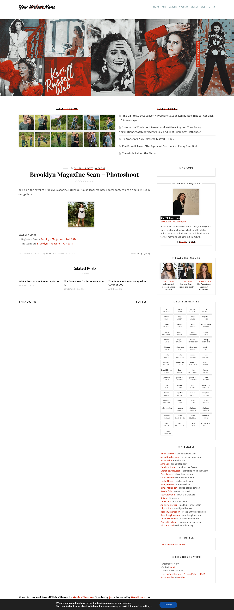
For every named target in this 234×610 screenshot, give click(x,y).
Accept (168, 604)
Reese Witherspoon (170, 511)
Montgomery (193, 340)
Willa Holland (167, 525)
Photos (183, 242)
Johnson (180, 325)
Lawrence (192, 378)
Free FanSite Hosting (171, 574)
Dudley (167, 409)
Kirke (166, 378)
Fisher (179, 333)
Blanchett (193, 333)
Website (205, 7)
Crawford (179, 340)
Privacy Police (168, 577)
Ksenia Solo (167, 491)
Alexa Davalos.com (170, 457)
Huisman (179, 401)
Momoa (205, 371)
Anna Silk (165, 464)
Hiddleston (179, 424)
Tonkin (179, 409)
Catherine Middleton (170, 470)
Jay (111, 597)
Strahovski (167, 432)
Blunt (166, 356)
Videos (195, 7)
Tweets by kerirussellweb (173, 544)
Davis (193, 424)
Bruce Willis (166, 460)
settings (147, 606)
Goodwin (166, 363)
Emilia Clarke (167, 481)
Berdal (166, 371)
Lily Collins (166, 508)
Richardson (192, 363)
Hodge (179, 310)
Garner (179, 378)
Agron (167, 348)
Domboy (206, 333)
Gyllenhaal (192, 371)
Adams (192, 317)
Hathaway (166, 325)
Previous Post (29, 302)
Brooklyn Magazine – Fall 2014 (58, 239)
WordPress (138, 597)
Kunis (192, 401)
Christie (180, 363)
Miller (205, 424)
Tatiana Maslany (168, 518)
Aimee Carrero (168, 453)
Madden (192, 409)
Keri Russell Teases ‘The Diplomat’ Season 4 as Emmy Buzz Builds (161, 146)
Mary (48, 254)
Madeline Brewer (169, 505)
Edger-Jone (205, 340)
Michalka (166, 310)
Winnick (206, 386)
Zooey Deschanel (169, 522)
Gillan (179, 386)
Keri (164, 7)
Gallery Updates (83, 168)
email (173, 567)
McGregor (205, 356)
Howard (206, 325)
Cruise (166, 424)
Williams (166, 401)
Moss (180, 348)
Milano (166, 317)
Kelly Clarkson (168, 494)
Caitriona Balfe (168, 467)
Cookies (181, 577)
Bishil (205, 416)
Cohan (192, 394)
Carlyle (167, 416)
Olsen (193, 348)
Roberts (206, 378)
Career (173, 7)
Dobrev (205, 401)
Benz (167, 386)
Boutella (192, 416)
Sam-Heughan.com (170, 515)
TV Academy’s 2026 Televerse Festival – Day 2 (148, 139)
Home (156, 7)
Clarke (205, 348)
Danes (166, 340)
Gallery (183, 7)
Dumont (193, 356)
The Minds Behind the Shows (139, 153)
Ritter (180, 394)
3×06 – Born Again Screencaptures (39, 281)
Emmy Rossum (168, 484)
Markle (205, 394)
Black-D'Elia (180, 416)
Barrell (193, 386)
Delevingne (166, 333)
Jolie (206, 317)
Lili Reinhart (166, 501)
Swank (205, 363)
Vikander (192, 310)
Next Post (142, 302)
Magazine (100, 168)
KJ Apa (164, 498)
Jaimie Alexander (169, 488)
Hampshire (180, 356)
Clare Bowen (167, 474)
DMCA (202, 574)
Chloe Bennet (167, 477)
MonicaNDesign (82, 597)
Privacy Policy (190, 574)
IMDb (193, 242)
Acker (179, 317)
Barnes (192, 325)
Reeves (166, 394)
